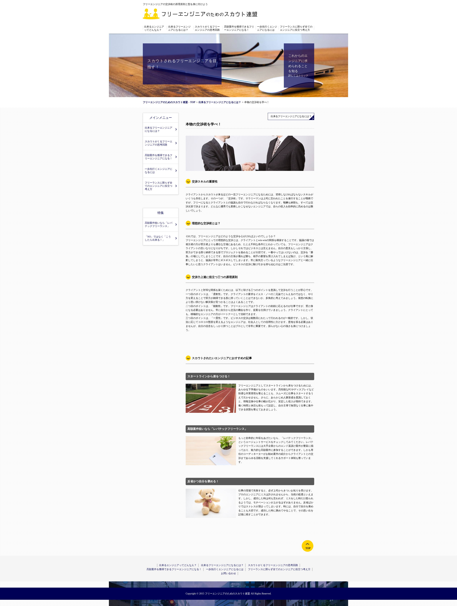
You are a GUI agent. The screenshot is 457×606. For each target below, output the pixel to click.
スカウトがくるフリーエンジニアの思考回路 (207, 28)
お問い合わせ (228, 573)
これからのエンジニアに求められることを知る (298, 63)
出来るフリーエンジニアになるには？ (179, 28)
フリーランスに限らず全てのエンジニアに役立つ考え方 (296, 28)
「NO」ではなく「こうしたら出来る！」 (158, 238)
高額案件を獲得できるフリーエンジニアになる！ (239, 28)
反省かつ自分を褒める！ (203, 481)
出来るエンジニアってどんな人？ (154, 28)
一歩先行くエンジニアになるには (267, 28)
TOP (308, 548)
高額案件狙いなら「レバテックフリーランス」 (158, 224)
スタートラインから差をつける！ (208, 376)
